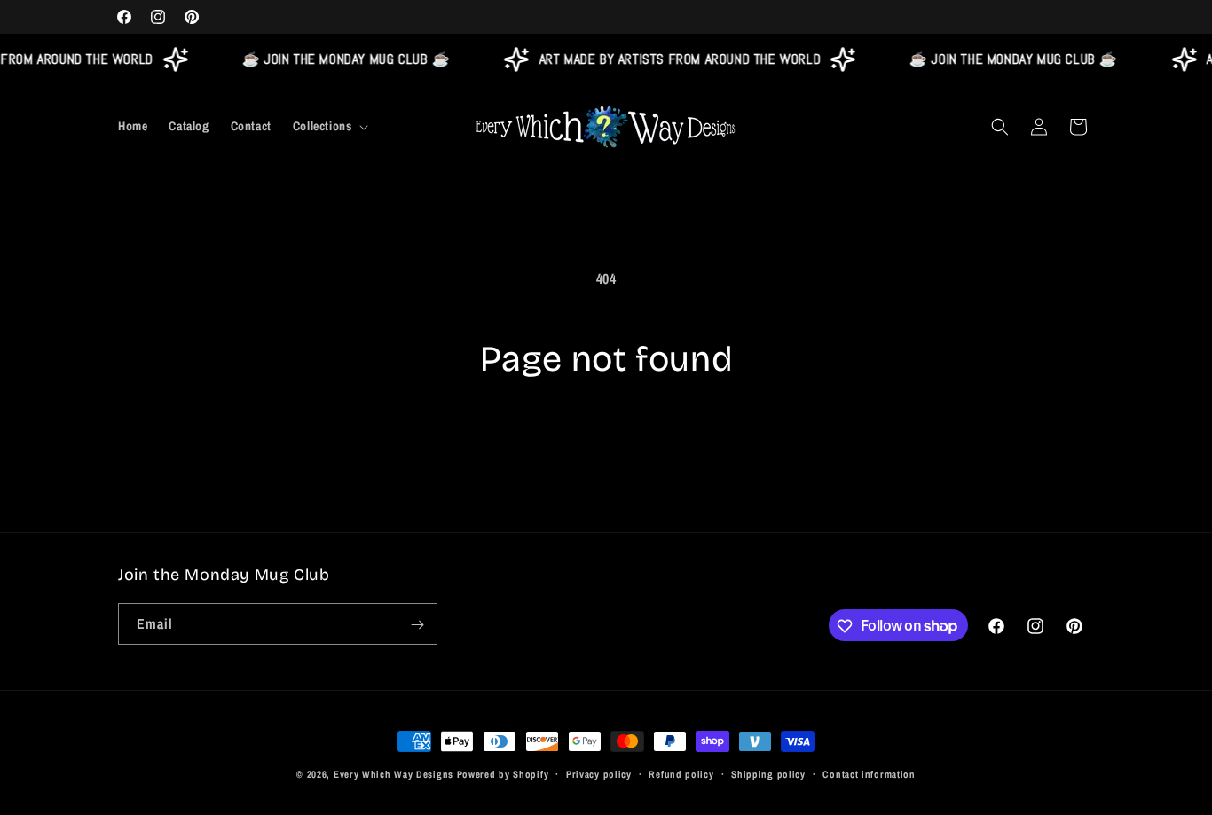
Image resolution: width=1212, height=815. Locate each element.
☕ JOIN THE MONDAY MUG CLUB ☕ (341, 59)
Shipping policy (768, 773)
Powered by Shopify (503, 774)
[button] (329, 126)
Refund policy (681, 773)
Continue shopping (606, 448)
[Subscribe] (417, 625)
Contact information (868, 773)
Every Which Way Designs (393, 774)
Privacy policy (599, 773)
